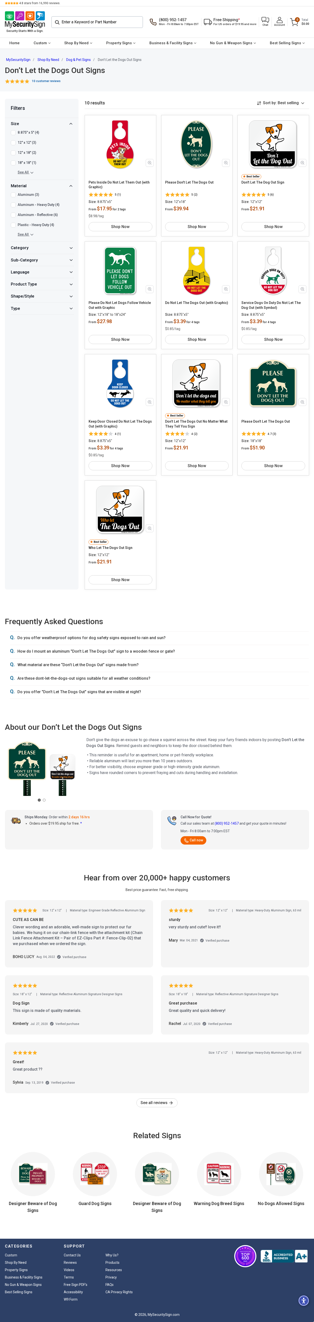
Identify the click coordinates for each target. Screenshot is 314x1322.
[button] (265, 22)
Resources (113, 1270)
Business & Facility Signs (171, 43)
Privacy (111, 1277)
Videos (69, 1270)
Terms (69, 1277)
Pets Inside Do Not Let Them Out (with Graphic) (119, 184)
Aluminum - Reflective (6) (38, 215)
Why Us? (111, 1255)
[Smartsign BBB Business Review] (284, 1256)
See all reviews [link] (155, 1102)
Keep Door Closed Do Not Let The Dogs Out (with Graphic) (120, 423)
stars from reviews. (39, 3)
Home (14, 43)
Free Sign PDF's (75, 1285)
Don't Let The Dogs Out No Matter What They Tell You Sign (196, 423)
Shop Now (120, 226)
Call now (196, 840)
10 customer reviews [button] (46, 81)
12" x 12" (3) (27, 142)
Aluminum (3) (28, 195)
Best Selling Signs (285, 43)
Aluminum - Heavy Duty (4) (39, 205)
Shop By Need (76, 43)
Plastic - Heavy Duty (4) (36, 225)
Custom (40, 43)
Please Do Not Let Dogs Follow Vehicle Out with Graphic (120, 305)
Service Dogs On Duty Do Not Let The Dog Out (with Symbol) (271, 305)
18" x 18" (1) (27, 163)
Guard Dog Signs (95, 1203)
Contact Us (72, 1255)
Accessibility (73, 1292)
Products (112, 1263)
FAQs (109, 1285)
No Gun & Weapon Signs (231, 43)
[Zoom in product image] (150, 163)
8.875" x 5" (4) (28, 132)
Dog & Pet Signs (78, 60)
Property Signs (119, 43)
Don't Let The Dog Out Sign (262, 182)
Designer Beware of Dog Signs (33, 1207)
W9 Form (71, 1299)
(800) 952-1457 (227, 823)
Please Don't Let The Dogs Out (189, 182)
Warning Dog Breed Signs (219, 1203)
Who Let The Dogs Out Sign (110, 548)
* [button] (81, 823)
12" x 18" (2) (27, 153)
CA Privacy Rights (119, 1292)
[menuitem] (14, 43)
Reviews (70, 1263)
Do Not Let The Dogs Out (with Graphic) (196, 303)
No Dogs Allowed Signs (281, 1203)
